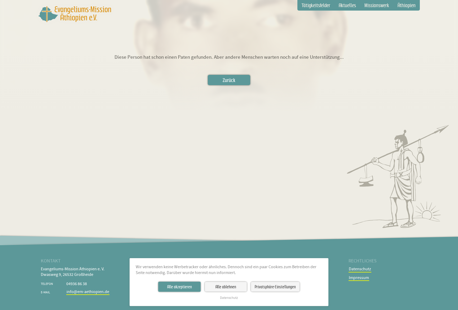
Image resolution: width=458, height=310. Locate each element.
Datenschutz (229, 298)
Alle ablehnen (225, 286)
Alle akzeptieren (179, 286)
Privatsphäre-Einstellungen (275, 286)
